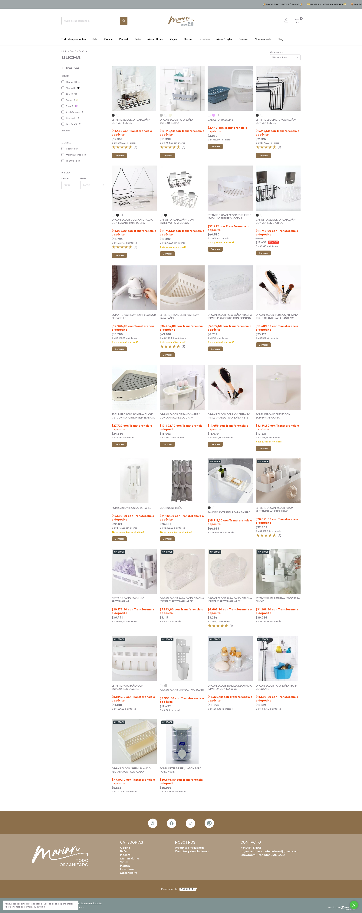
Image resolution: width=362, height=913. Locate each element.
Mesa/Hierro (128, 873)
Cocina (108, 39)
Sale (95, 39)
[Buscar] (123, 21)
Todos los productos (73, 39)
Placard (123, 39)
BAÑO (73, 51)
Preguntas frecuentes (189, 847)
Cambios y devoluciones (192, 851)
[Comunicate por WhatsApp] (354, 905)
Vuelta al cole (263, 39)
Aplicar (103, 185)
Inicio (64, 51)
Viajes (173, 39)
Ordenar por (276, 52)
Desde (65, 178)
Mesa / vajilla (224, 39)
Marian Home (155, 39)
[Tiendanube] (342, 909)
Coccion (243, 39)
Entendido (39, 906)
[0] (297, 21)
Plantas (188, 39)
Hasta (83, 178)
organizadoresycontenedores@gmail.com (269, 851)
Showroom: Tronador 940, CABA (263, 855)
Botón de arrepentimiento (88, 903)
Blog (280, 39)
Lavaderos (127, 869)
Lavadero (204, 39)
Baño (138, 39)
